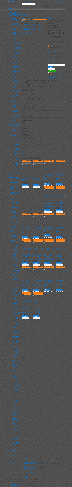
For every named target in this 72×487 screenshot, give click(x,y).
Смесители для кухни (15, 232)
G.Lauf (12, 410)
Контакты (11, 8)
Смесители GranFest (15, 360)
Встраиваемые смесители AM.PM (16, 374)
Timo (12, 346)
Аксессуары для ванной (14, 13)
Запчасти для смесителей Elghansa (16, 344)
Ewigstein (13, 358)
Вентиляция (11, 30)
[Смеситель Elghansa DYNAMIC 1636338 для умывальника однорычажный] (34, 27)
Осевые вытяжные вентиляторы (16, 57)
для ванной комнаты (52, 52)
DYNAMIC (50, 61)
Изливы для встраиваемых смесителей (18, 311)
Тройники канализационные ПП (19, 153)
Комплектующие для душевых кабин (16, 77)
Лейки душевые (16, 420)
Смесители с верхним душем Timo (16, 354)
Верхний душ (16, 326)
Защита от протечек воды (14, 124)
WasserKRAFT (13, 241)
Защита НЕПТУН (14, 125)
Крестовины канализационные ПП (19, 149)
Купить (50, 67)
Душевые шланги (16, 419)
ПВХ (14, 42)
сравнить (28, 180)
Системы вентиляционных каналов (14, 39)
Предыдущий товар (26, 18)
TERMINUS (13, 197)
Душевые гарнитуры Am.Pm (17, 385)
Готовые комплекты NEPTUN (15, 128)
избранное (24, 180)
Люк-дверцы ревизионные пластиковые (16, 36)
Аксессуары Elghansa (15, 20)
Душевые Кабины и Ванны (14, 59)
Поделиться (52, 70)
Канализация (11, 134)
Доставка (11, 10)
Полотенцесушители (13, 196)
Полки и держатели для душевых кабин (16, 89)
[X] (51, 72)
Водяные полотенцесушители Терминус (17, 200)
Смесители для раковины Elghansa (16, 288)
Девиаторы (15, 418)
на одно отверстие (52, 63)
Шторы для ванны (14, 23)
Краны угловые (14, 119)
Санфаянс (11, 225)
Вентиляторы (13, 54)
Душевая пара (16, 422)
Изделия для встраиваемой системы (16, 280)
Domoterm (13, 206)
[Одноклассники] (50, 72)
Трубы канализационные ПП (19, 164)
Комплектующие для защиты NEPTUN (16, 132)
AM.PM (12, 361)
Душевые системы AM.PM (17, 381)
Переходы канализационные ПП (19, 142)
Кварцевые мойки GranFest (12, 448)
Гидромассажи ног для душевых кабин (16, 92)
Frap (12, 22)
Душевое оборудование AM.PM (16, 378)
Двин (12, 221)
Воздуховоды (18, 52)
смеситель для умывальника (54, 49)
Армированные (16, 53)
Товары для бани (14, 27)
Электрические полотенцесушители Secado (17, 219)
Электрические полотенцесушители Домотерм (17, 209)
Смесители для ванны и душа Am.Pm (16, 366)
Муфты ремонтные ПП (17, 161)
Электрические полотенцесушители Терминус (17, 204)
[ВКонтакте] (48, 72)
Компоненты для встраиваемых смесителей (16, 307)
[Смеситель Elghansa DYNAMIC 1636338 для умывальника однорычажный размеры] (34, 32)
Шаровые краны (14, 122)
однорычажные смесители (53, 56)
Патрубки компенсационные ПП (19, 168)
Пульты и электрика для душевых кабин (16, 96)
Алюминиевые (16, 51)
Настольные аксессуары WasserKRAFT (13, 18)
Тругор (12, 211)
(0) (22, 180)
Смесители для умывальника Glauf (16, 429)
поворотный (50, 58)
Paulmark (13, 439)
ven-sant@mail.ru (36, 2)
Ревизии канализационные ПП (19, 145)
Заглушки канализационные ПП (19, 172)
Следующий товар (48, 18)
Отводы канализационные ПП (19, 157)
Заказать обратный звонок (27, 2)
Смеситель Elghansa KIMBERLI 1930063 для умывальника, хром (49, 229)
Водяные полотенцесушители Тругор (17, 214)
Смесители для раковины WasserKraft (16, 258)
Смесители (11, 231)
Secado (12, 216)
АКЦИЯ (10, 11)
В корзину (25, 185)
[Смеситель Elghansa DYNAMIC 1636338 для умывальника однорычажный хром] (34, 21)
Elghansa (13, 283)
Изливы (14, 414)
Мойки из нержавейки (13, 177)
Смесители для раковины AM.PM (16, 370)
